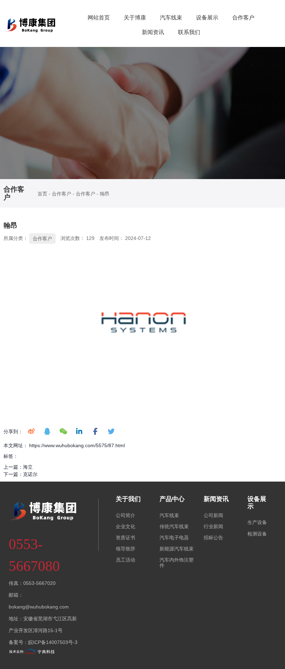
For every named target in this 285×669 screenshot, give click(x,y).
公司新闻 (213, 515)
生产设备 (257, 522)
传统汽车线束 (174, 526)
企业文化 (125, 526)
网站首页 (99, 18)
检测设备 (257, 534)
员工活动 (125, 560)
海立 (28, 467)
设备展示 (207, 18)
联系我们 (189, 32)
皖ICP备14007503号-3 (53, 642)
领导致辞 (125, 548)
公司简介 (125, 515)
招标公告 (213, 537)
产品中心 (172, 498)
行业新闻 (213, 526)
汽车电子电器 (174, 537)
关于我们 (128, 498)
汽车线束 (171, 18)
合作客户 (243, 18)
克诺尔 (30, 474)
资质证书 (125, 537)
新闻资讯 (153, 32)
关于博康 (135, 18)
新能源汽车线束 (177, 548)
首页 (43, 193)
